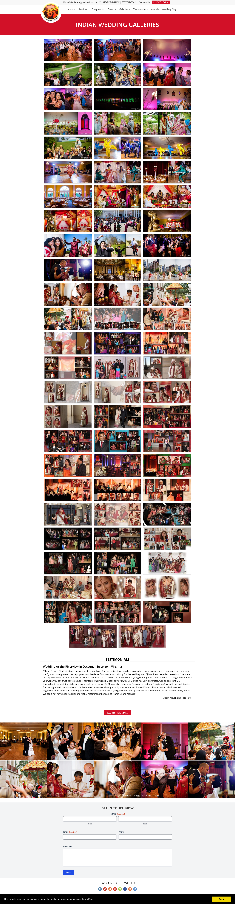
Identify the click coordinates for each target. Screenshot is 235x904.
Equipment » (98, 9)
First (90, 810)
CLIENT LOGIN (160, 2)
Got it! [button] (222, 899)
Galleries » (124, 9)
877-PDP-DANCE (111, 2)
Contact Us (144, 2)
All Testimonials (117, 699)
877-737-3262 (129, 2)
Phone (121, 818)
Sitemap (144, 886)
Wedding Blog (169, 9)
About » (71, 9)
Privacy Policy (130, 886)
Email (70, 818)
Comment (67, 832)
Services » (84, 9)
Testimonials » (140, 9)
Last (145, 810)
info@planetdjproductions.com (82, 2)
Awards (155, 9)
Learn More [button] (87, 899)
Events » (112, 9)
